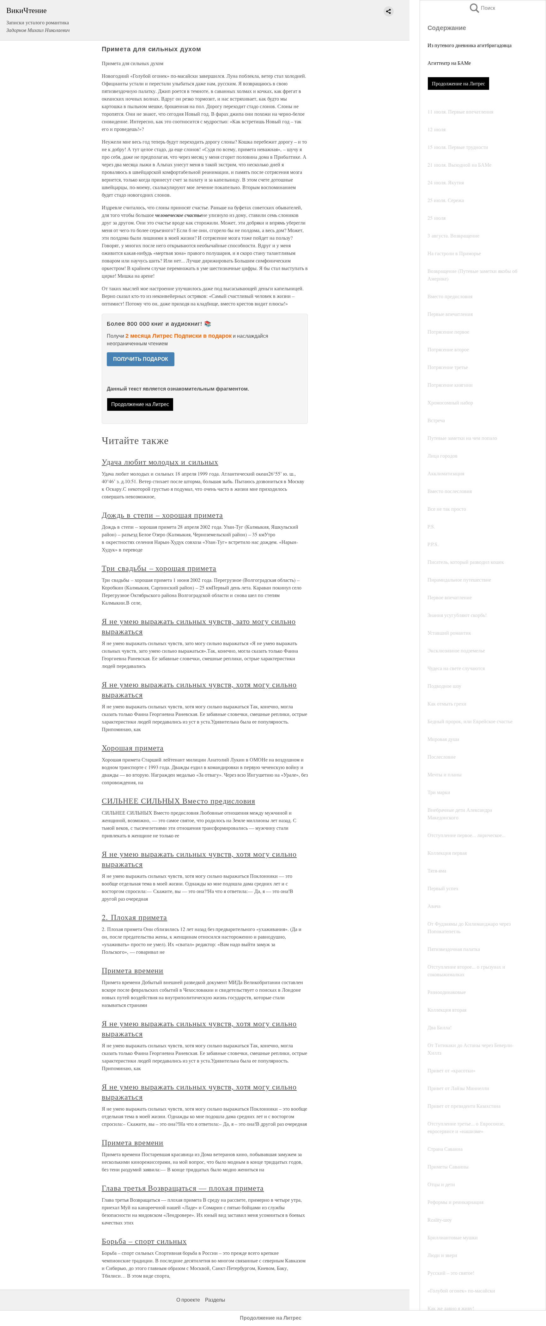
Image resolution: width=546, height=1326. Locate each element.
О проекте (188, 1300)
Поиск (482, 8)
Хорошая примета (133, 748)
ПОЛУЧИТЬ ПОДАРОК (140, 359)
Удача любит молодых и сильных (160, 462)
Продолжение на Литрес (458, 83)
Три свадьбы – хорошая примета (159, 568)
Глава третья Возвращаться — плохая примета (183, 1188)
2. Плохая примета (134, 917)
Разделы (215, 1300)
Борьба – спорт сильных (144, 1241)
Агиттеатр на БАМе (449, 62)
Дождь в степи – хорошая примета (162, 515)
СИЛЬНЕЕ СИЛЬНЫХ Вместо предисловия (178, 801)
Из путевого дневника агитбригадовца (470, 45)
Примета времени (132, 970)
